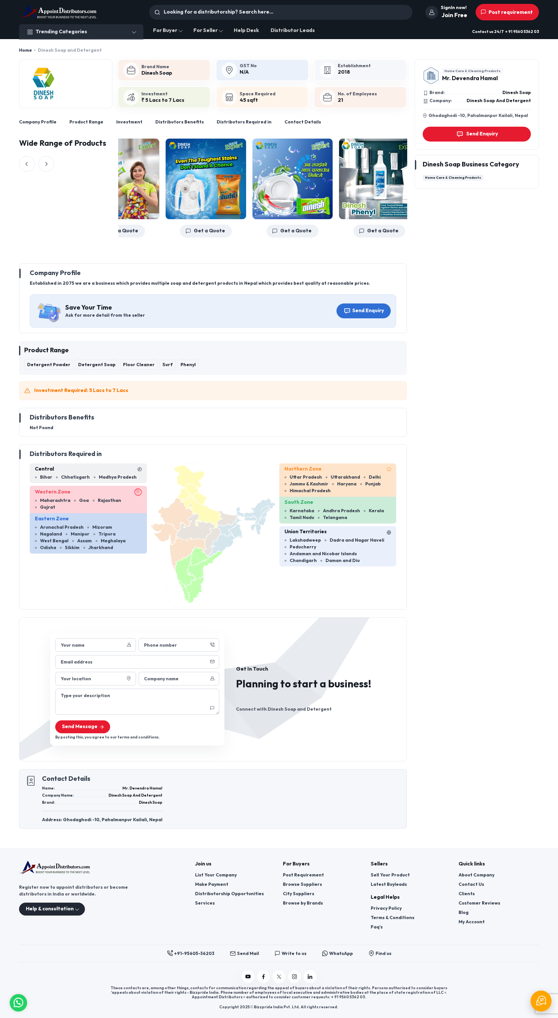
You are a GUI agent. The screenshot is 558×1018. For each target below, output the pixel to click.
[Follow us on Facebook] (263, 976)
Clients (467, 893)
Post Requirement (303, 875)
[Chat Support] (541, 1001)
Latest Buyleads (389, 884)
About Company (476, 875)
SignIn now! (454, 7)
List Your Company (216, 875)
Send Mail (248, 953)
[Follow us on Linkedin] (310, 976)
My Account (472, 921)
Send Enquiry (368, 310)
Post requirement (510, 12)
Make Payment (211, 884)
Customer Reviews (479, 903)
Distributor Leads (293, 30)
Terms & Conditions (392, 917)
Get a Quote (186, 231)
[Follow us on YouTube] (248, 976)
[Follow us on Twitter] (279, 976)
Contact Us (471, 884)
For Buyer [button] (165, 30)
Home (25, 50)
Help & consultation (50, 909)
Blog (464, 912)
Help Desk (246, 30)
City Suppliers (298, 893)
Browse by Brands (303, 903)
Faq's (377, 927)
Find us (383, 953)
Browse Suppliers (302, 884)
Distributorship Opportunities (229, 893)
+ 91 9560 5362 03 (522, 32)
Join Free (454, 15)
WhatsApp (341, 953)
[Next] (46, 164)
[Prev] (27, 164)
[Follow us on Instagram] (294, 976)
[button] (18, 1002)
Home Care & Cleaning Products (472, 71)
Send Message (80, 726)
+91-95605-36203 (194, 953)
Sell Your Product (390, 875)
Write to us (294, 953)
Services (205, 903)
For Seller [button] (205, 30)
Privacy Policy (386, 908)
